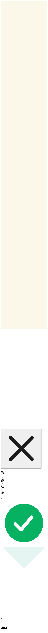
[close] (21, 449)
